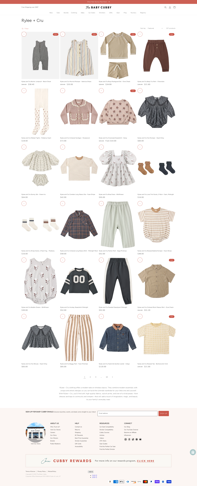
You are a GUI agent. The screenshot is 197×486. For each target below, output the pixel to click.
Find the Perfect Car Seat (107, 446)
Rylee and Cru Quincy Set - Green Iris (34, 194)
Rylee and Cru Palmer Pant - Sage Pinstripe (113, 251)
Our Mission (54, 438)
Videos (102, 438)
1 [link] (84, 377)
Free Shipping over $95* (30, 7)
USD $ (91, 472)
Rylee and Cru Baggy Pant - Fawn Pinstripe (74, 364)
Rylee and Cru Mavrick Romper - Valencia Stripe (75, 81)
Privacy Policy (42, 471)
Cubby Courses (104, 432)
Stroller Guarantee (81, 441)
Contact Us (78, 427)
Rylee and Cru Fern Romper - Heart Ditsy (151, 138)
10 (107, 377)
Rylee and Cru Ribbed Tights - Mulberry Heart (36, 138)
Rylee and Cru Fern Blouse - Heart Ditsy (34, 364)
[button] (165, 7)
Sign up (163, 413)
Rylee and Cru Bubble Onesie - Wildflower (35, 307)
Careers (52, 432)
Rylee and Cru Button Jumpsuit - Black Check (36, 81)
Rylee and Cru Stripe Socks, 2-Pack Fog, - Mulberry (38, 251)
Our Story (53, 435)
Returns (77, 430)
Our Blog (127, 427)
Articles (102, 435)
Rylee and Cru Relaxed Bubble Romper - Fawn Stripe (155, 251)
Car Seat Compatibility (107, 427)
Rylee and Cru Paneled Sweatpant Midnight (113, 307)
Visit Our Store (35, 444)
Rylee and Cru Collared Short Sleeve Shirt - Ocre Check (155, 307)
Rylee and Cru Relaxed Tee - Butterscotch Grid (153, 364)
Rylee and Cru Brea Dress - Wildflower (111, 194)
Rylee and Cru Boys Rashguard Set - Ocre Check (114, 81)
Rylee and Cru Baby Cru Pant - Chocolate (151, 81)
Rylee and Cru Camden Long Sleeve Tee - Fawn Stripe (77, 194)
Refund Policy (52, 471)
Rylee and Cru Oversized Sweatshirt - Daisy (113, 138)
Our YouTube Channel (131, 430)
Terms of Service (30, 471)
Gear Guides (103, 444)
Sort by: (143, 28)
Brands (52, 441)
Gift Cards (78, 444)
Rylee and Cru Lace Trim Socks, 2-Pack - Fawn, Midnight (156, 194)
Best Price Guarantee (81, 438)
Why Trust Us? (55, 427)
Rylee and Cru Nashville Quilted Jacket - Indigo (114, 364)
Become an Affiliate (130, 432)
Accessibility (79, 446)
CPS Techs (103, 441)
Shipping (78, 432)
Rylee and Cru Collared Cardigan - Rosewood (75, 138)
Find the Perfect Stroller (107, 449)
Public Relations (55, 444)
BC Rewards (79, 435)
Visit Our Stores (55, 430)
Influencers (127, 435)
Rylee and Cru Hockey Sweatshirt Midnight (74, 307)
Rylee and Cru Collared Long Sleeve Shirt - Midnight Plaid (79, 251)
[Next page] (112, 377)
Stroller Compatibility (106, 430)
